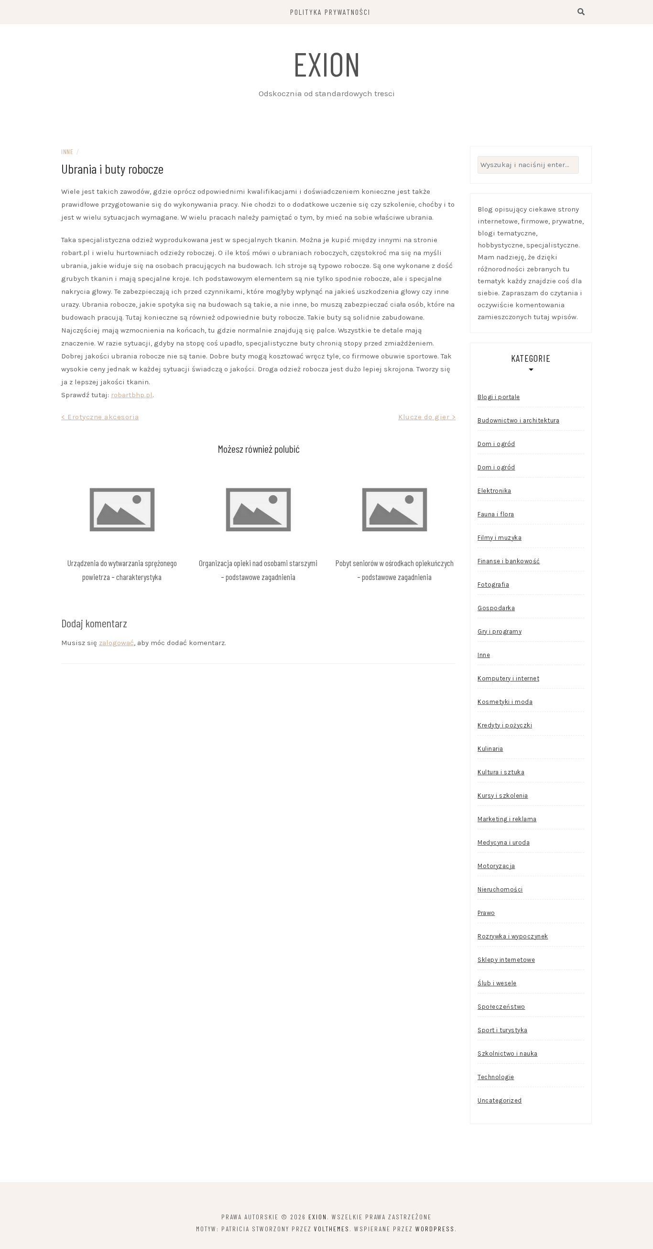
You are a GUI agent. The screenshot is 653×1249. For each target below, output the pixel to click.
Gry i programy (500, 631)
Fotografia (493, 584)
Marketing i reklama (507, 819)
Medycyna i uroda (504, 842)
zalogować (116, 642)
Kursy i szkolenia (503, 795)
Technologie (496, 1077)
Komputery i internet (508, 678)
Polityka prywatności (330, 11)
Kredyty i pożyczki (505, 725)
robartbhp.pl (131, 394)
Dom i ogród (496, 443)
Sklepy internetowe (506, 959)
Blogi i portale (499, 397)
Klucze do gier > (427, 417)
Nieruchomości (500, 889)
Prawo (486, 912)
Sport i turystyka (503, 1030)
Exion (326, 63)
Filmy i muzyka (500, 537)
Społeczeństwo (501, 1006)
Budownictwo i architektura (518, 420)
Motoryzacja (496, 866)
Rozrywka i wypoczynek (513, 936)
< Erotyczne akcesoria (100, 417)
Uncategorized (500, 1100)
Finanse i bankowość (509, 561)
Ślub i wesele (497, 983)
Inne (67, 151)
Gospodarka (496, 608)
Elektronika (495, 490)
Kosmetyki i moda (505, 701)
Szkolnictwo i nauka (508, 1053)
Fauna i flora (496, 514)
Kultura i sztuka (501, 772)
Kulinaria (490, 748)
